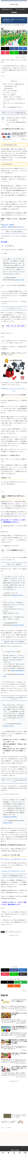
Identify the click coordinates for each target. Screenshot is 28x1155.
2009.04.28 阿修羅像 (7, 226)
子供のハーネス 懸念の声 (9, 94)
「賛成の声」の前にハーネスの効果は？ (12, 97)
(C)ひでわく (21, 226)
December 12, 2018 (8, 726)
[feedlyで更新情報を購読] (20, 982)
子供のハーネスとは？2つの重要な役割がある (13, 84)
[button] (23, 52)
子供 (3, 931)
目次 (12, 81)
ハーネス (8, 931)
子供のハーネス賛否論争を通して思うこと (13, 107)
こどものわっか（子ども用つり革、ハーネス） (13, 871)
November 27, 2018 (18, 279)
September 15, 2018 (18, 625)
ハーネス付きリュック (17, 931)
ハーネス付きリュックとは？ (9, 92)
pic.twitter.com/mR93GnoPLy (17, 670)
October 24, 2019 (7, 822)
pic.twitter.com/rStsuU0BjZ (10, 816)
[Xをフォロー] (7, 982)
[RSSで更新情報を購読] (14, 985)
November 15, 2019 (17, 595)
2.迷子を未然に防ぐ (8, 88)
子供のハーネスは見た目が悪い (10, 90)
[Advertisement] (14, 950)
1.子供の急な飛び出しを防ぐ (10, 86)
